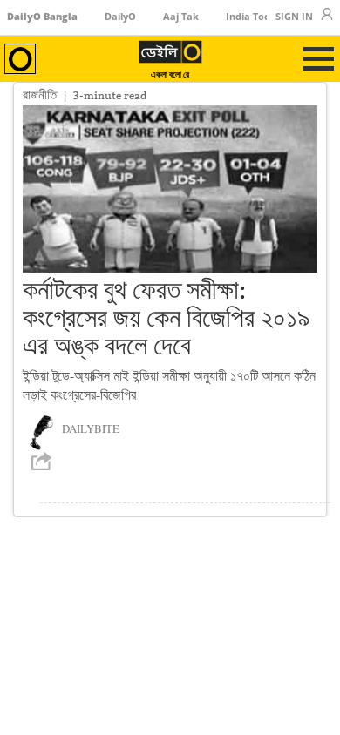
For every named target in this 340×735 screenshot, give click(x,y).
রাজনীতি (40, 95)
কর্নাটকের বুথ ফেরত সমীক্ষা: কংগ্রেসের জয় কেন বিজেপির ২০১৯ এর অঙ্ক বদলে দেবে (166, 317)
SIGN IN (294, 16)
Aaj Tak (181, 16)
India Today (254, 16)
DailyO (120, 16)
